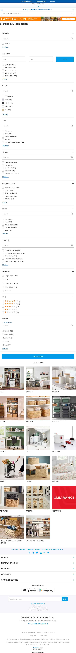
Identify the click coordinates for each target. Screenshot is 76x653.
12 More (5, 349)
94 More (5, 47)
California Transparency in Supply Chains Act (38, 644)
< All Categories (7, 322)
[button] (38, 33)
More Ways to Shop (10, 563)
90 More (5, 265)
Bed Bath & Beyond (41, 1)
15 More (5, 233)
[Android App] (46, 590)
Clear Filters (38, 362)
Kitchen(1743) (7, 338)
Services (5, 569)
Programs (6, 574)
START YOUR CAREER (37, 624)
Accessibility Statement (48, 632)
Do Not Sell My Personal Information (31, 632)
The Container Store (26, 1)
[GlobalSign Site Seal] (38, 650)
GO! (64, 599)
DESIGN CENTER (33, 549)
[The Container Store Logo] (38, 10)
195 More (5, 177)
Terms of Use (43, 635)
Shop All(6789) (8, 331)
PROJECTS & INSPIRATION (52, 549)
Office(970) (7, 345)
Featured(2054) (8, 334)
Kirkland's (52, 1)
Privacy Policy (32, 635)
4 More (4, 202)
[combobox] (36, 13)
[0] (73, 10)
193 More (5, 145)
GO (65, 59)
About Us (5, 557)
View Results (38, 356)
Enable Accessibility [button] (38, 3)
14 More (5, 114)
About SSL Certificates (38, 652)
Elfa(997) (6, 341)
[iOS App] (30, 590)
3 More (4, 79)
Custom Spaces (18, 549)
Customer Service (9, 580)
